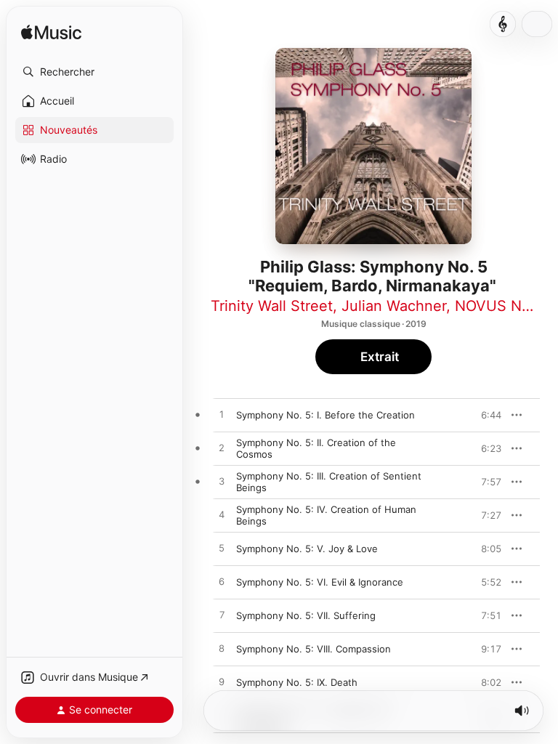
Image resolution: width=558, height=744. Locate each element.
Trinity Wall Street (272, 306)
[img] (51, 33)
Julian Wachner (393, 306)
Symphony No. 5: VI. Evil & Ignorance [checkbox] (319, 582)
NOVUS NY (492, 306)
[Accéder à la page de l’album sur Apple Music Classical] (503, 24)
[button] (94, 72)
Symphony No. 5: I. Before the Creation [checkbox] (325, 415)
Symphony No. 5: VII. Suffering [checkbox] (306, 615)
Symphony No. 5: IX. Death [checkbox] (296, 682)
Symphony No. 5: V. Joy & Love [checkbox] (307, 548)
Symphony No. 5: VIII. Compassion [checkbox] (313, 649)
